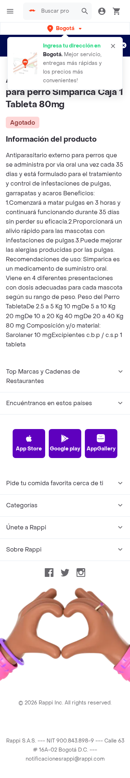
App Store (29, 448)
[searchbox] (57, 11)
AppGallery (101, 448)
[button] (65, 28)
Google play (65, 448)
